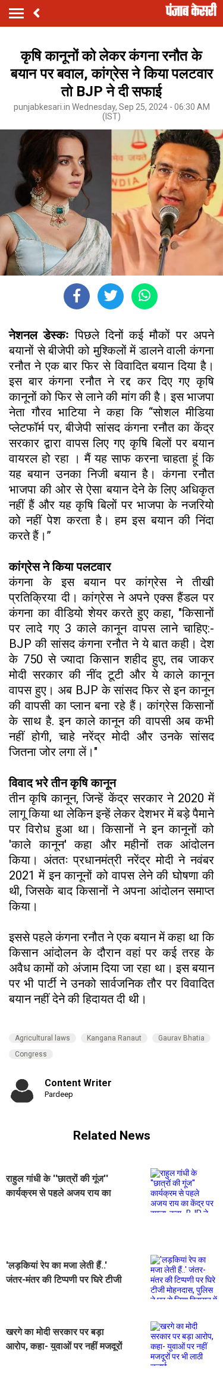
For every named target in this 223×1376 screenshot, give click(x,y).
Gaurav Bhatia (181, 1038)
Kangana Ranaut (114, 1038)
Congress (31, 1054)
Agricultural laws (42, 1038)
